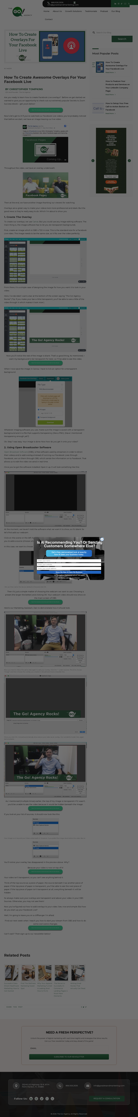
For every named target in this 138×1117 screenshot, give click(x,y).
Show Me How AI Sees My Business (69, 572)
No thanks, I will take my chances (69, 578)
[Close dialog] (102, 539)
